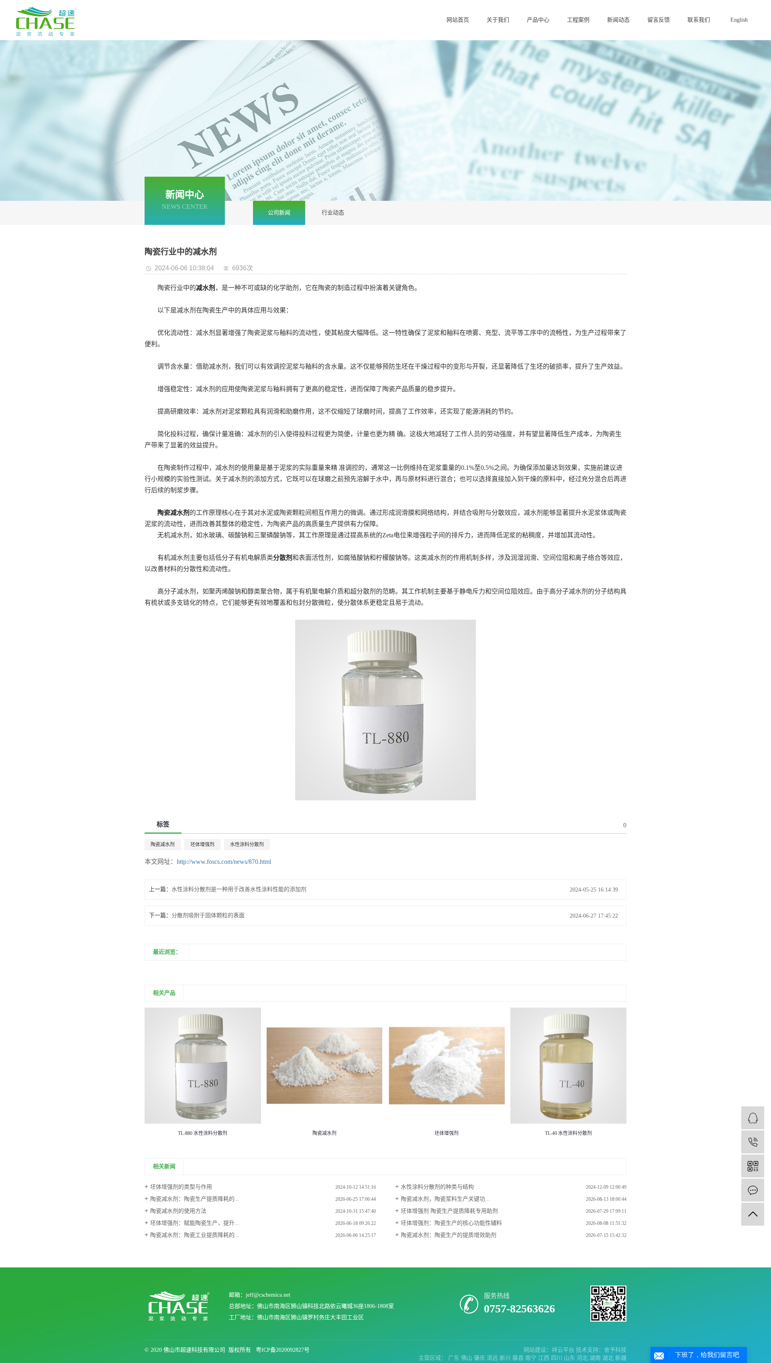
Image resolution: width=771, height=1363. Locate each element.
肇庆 (480, 1358)
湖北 (608, 1358)
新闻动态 (618, 20)
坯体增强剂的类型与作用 (181, 1187)
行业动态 (333, 213)
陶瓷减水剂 (163, 844)
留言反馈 (658, 20)
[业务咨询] (752, 1117)
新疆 (620, 1358)
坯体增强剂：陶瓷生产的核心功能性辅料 (451, 1223)
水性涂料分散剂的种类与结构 (437, 1187)
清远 (493, 1358)
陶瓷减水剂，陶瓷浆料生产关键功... (445, 1199)
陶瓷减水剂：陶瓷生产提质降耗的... (194, 1199)
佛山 (467, 1358)
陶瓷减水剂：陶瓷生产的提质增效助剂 (448, 1235)
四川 (557, 1358)
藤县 (518, 1358)
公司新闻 (279, 213)
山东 (570, 1358)
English (739, 20)
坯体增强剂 (202, 844)
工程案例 (578, 20)
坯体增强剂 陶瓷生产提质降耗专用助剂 (449, 1211)
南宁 (531, 1358)
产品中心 (538, 20)
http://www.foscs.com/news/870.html (224, 861)
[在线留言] (752, 1190)
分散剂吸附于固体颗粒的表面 (208, 915)
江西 (544, 1358)
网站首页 (458, 20)
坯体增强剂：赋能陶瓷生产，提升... (194, 1223)
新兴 (506, 1358)
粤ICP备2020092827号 (283, 1350)
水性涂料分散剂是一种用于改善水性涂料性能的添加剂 (238, 889)
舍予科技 (615, 1350)
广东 (454, 1358)
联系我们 (698, 20)
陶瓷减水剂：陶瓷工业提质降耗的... (194, 1235)
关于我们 (498, 20)
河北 (583, 1358)
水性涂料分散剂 (247, 844)
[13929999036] (752, 1141)
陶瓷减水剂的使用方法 (178, 1211)
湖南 (595, 1358)
